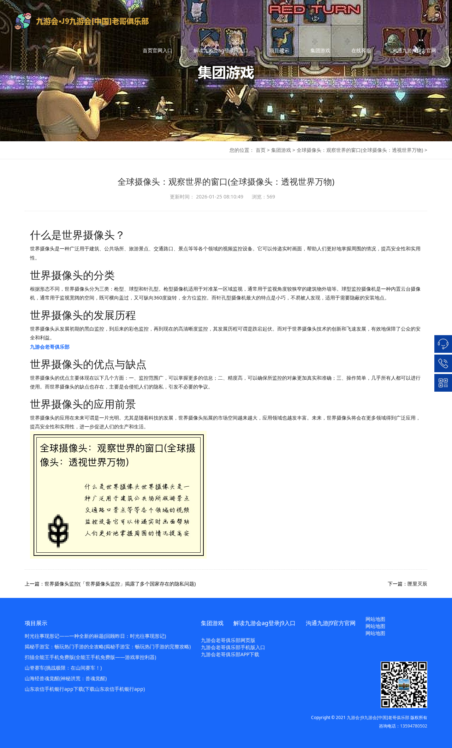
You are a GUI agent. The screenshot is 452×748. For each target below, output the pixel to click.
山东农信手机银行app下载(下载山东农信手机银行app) (85, 688)
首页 (261, 150)
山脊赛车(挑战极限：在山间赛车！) (63, 667)
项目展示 (279, 50)
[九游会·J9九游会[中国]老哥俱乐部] (93, 21)
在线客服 (361, 50)
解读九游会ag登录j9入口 (221, 50)
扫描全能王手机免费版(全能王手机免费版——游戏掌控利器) (90, 657)
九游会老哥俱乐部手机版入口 (233, 647)
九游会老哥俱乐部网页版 (228, 640)
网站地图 (375, 619)
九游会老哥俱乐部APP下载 (230, 654)
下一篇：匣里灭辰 (407, 583)
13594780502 (413, 726)
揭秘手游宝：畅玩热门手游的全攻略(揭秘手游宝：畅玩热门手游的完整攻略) (108, 646)
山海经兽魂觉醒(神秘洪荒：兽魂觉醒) (66, 678)
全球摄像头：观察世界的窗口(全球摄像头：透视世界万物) (360, 150)
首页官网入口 (157, 50)
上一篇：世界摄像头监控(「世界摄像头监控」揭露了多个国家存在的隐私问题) (110, 583)
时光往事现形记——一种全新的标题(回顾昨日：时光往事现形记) (95, 636)
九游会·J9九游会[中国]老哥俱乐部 (378, 717)
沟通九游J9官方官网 (414, 50)
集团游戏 (320, 50)
